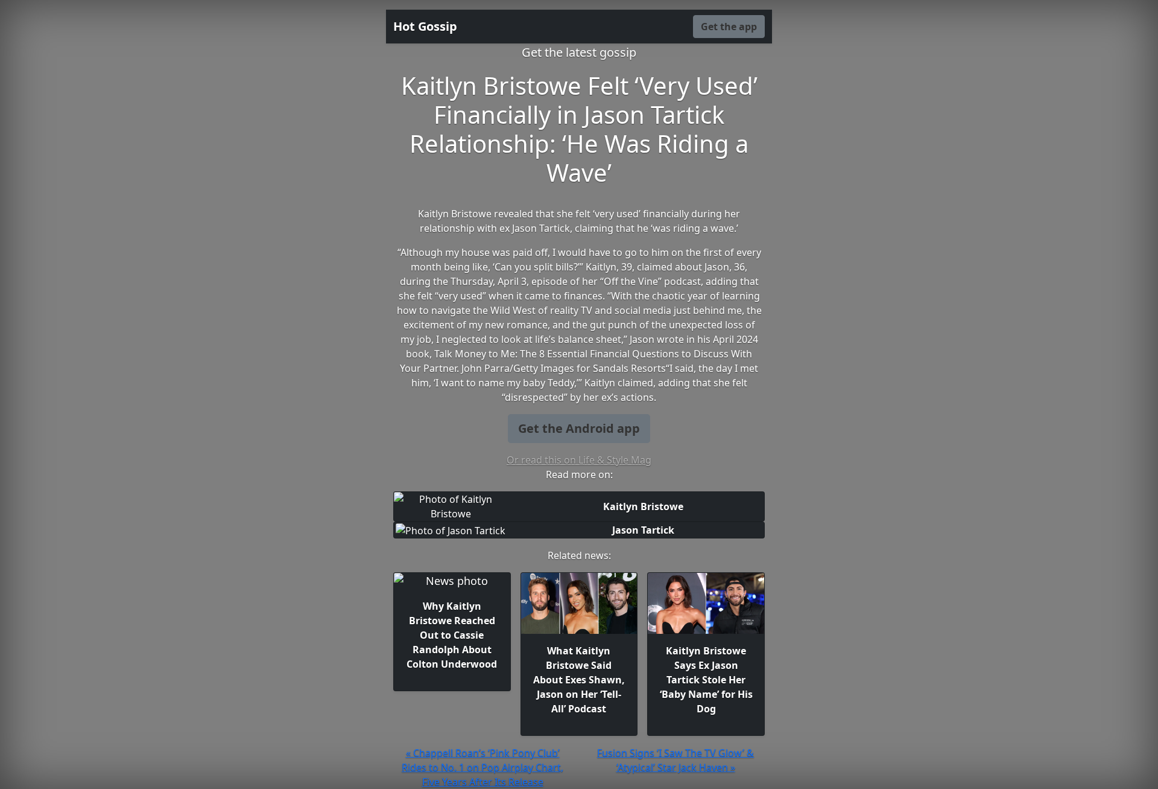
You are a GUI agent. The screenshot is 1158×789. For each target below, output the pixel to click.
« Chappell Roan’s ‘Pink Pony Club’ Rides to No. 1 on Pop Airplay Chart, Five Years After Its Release (482, 767)
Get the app (729, 26)
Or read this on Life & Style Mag (579, 460)
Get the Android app (579, 428)
